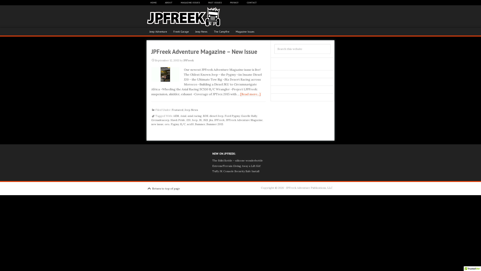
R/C (183, 124)
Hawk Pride (178, 120)
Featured (177, 110)
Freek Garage (181, 31)
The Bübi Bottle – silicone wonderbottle (237, 160)
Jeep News (201, 31)
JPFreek (219, 120)
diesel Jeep (216, 116)
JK (200, 120)
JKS (205, 120)
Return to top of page (166, 188)
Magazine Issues (245, 31)
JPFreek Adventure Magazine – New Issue (204, 52)
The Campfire (221, 31)
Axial (183, 116)
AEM (176, 116)
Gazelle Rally (249, 116)
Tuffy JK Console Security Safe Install (235, 171)
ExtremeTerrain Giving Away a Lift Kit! (236, 166)
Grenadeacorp (160, 120)
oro (167, 124)
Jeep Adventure (158, 31)
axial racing (195, 116)
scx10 (190, 124)
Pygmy (175, 124)
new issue (157, 124)
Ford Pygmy (232, 116)
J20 (188, 120)
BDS (205, 116)
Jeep (195, 120)
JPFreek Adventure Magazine (177, 16)
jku (211, 120)
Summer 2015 (214, 124)
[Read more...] (250, 94)
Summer (200, 124)
